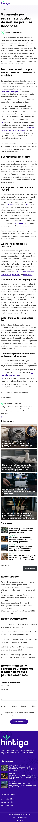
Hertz (8, 91)
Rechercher (5, 565)
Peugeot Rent (18, 223)
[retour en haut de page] (35, 812)
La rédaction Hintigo (15, 32)
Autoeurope (6, 274)
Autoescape (20, 272)
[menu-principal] (35, 3)
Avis (3, 91)
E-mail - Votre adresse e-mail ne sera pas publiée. (18, 706)
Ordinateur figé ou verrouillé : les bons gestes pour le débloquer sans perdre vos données (18, 598)
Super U (11, 205)
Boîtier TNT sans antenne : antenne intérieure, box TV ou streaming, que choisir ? (19, 590)
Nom (3, 699)
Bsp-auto (16, 274)
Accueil (3, 9)
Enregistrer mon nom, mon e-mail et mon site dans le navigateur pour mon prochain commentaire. (19, 715)
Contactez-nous (7, 805)
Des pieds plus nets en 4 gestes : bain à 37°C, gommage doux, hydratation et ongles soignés (17, 605)
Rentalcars (27, 274)
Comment (5, 689)
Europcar (15, 91)
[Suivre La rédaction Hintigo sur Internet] (2, 417)
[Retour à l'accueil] (15, 2)
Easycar (30, 272)
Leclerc (26, 205)
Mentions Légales (7, 802)
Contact (13, 817)
